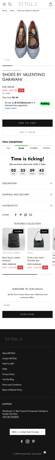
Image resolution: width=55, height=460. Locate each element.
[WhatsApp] (25, 214)
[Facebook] (15, 214)
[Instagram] (27, 441)
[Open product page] (13, 239)
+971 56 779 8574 (10, 416)
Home (4, 10)
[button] (4, 4)
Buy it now (27, 132)
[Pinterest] (20, 214)
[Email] (30, 214)
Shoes (12, 10)
